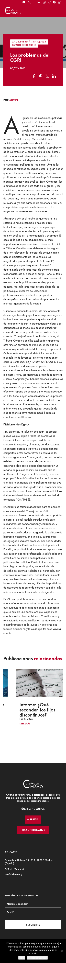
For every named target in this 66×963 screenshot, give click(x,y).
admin (13, 100)
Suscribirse (33, 924)
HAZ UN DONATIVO (34, 830)
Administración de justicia (29, 42)
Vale (22, 958)
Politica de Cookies (37, 958)
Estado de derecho (24, 45)
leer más (16, 723)
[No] (61, 951)
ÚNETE (34, 819)
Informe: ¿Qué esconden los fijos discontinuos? (29, 710)
